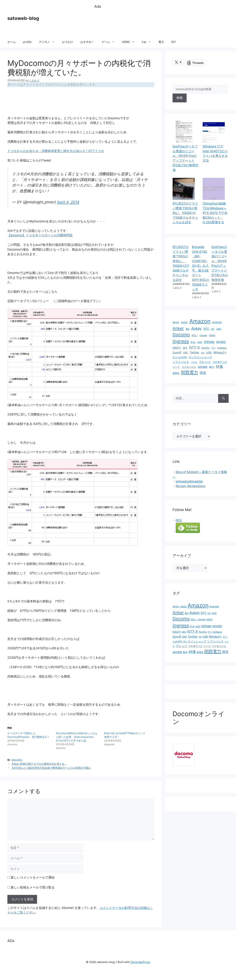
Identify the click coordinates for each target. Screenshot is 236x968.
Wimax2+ (219, 352)
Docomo (181, 334)
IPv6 (193, 342)
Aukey (196, 328)
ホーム (11, 42)
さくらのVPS (180, 357)
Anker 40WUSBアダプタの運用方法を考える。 (39, 763)
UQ (202, 352)
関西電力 (189, 372)
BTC (206, 328)
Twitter (194, 352)
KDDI (199, 342)
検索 (179, 98)
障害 (203, 373)
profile (27, 42)
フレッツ (205, 362)
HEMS (126, 42)
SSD (185, 352)
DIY (173, 42)
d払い (195, 335)
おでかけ (67, 42)
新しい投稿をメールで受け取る (33, 887)
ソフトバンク (181, 362)
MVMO (221, 342)
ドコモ (194, 362)
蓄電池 (176, 373)
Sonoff (177, 352)
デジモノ (44, 42)
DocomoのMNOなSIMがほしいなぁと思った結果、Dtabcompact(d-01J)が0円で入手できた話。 (76, 737)
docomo (17, 759)
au (187, 328)
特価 (219, 367)
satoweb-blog (23, 18)
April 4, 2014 (68, 202)
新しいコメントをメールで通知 (33, 877)
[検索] (223, 398)
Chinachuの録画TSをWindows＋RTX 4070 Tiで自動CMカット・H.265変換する (215, 213)
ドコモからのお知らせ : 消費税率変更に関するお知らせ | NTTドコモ (55, 151)
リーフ (176, 367)
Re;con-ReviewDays (190, 486)
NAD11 (177, 347)
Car (144, 42)
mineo (209, 341)
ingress (181, 341)
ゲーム (106, 42)
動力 (211, 367)
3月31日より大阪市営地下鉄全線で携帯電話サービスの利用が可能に (51, 767)
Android (217, 322)
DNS (218, 329)
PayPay (206, 347)
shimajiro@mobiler (189, 481)
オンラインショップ (200, 357)
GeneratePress (140, 962)
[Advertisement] (161, 23)
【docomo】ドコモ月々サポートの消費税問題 (40, 235)
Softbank (222, 347)
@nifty (176, 322)
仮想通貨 (202, 367)
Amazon (199, 321)
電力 (161, 42)
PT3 (213, 348)
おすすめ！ (87, 42)
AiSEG (184, 322)
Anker (178, 328)
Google (203, 335)
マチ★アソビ (220, 362)
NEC (185, 347)
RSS (179, 520)
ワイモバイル (189, 367)
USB (208, 352)
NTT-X (194, 347)
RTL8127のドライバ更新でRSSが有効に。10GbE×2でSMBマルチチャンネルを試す (185, 213)
